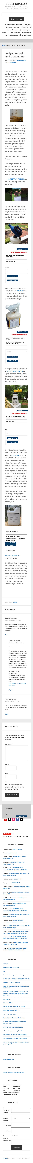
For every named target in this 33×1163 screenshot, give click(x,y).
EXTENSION (6, 999)
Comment (8, 744)
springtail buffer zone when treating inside (15, 1038)
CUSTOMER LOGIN (8, 1059)
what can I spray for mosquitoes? (12, 1031)
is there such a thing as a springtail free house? (16, 978)
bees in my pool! (17, 849)
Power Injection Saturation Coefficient (13, 1017)
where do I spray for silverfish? (11, 982)
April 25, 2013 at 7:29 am (12, 701)
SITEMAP (5, 1158)
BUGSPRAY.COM (16, 3)
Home (3, 45)
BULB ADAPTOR (7, 1003)
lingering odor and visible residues (13, 1027)
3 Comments (11, 62)
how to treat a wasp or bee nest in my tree (14, 975)
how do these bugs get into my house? (14, 1006)
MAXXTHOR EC (17, 879)
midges (15, 602)
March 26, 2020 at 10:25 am (13, 620)
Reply (7, 635)
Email (7, 773)
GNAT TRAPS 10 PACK (9, 1014)
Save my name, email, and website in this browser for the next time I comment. (14, 787)
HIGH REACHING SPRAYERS (11, 1010)
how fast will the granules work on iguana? (15, 1034)
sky (4, 971)
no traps (5, 963)
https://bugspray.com (12, 555)
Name (7, 764)
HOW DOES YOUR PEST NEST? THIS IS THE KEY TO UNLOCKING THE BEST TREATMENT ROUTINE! (15, 993)
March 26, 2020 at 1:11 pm (16, 643)
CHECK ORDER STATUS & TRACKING (13, 1072)
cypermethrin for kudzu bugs (11, 967)
